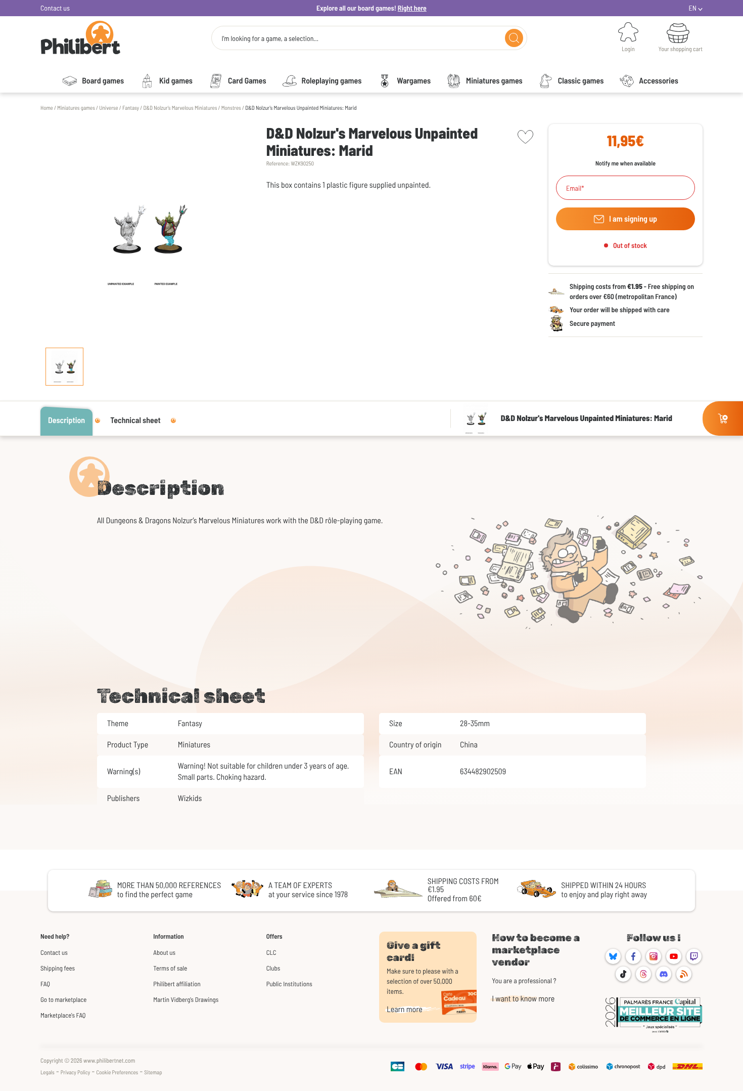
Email (573, 188)
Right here (412, 8)
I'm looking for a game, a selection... (269, 38)
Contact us (55, 8)
